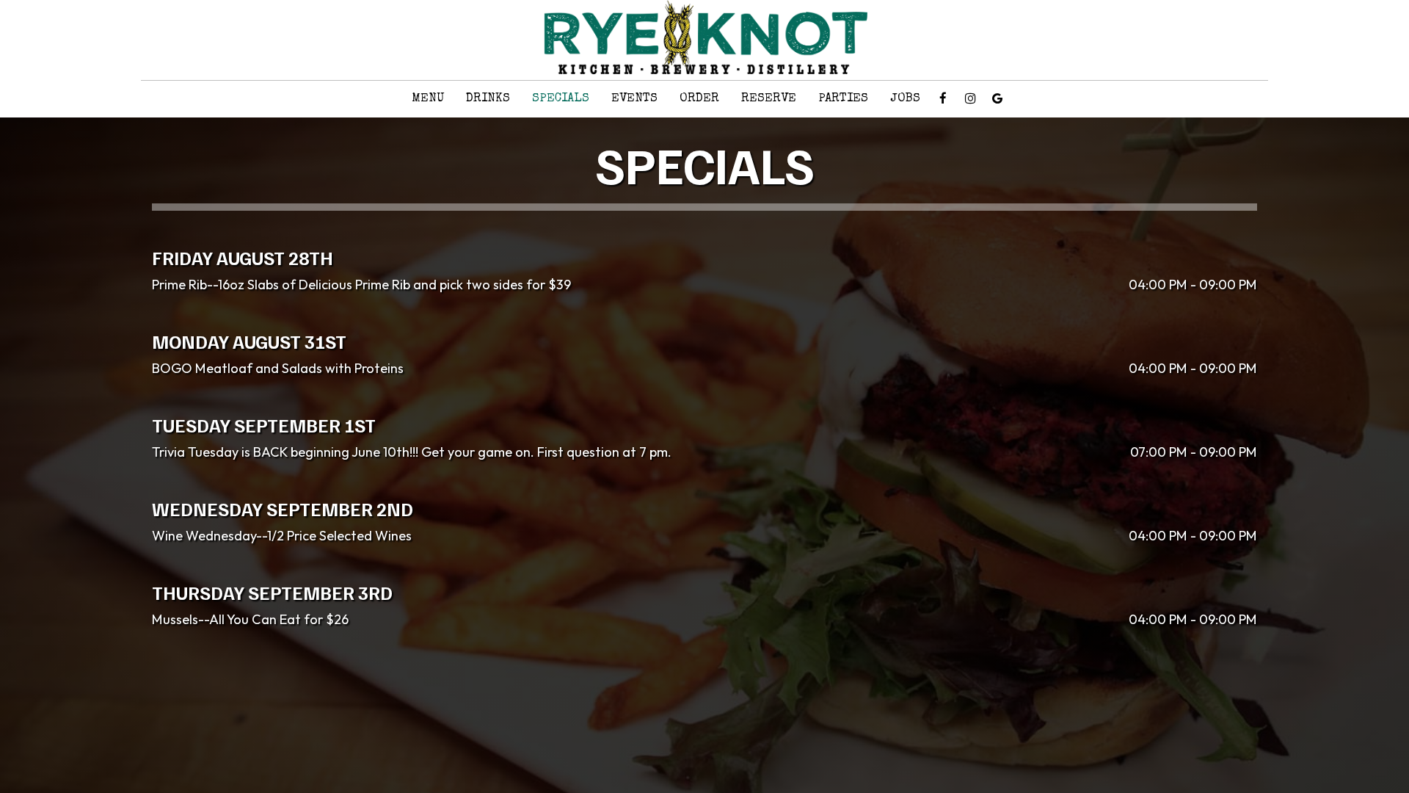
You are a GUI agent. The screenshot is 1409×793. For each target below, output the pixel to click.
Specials (560, 99)
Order (699, 99)
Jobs (905, 99)
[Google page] (997, 98)
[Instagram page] (970, 98)
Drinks (488, 99)
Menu (428, 99)
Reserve (768, 99)
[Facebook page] (943, 98)
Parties (843, 99)
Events (634, 99)
